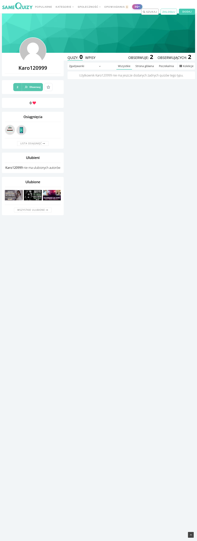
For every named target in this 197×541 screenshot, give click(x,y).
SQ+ (137, 6)
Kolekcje (188, 66)
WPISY (90, 57)
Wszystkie (124, 66)
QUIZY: (75, 57)
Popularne (43, 6)
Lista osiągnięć (31, 143)
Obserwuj (29, 87)
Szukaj (151, 11)
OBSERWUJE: (140, 57)
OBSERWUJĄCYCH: (174, 57)
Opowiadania (116, 6)
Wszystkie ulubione (31, 210)
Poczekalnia (166, 66)
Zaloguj (168, 11)
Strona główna (144, 66)
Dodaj (187, 11)
